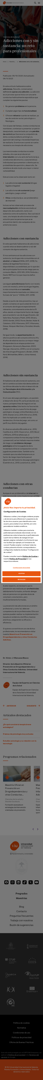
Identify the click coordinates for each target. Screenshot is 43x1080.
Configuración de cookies (21, 567)
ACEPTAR (21, 573)
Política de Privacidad (18, 559)
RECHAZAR (21, 579)
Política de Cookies (30, 556)
